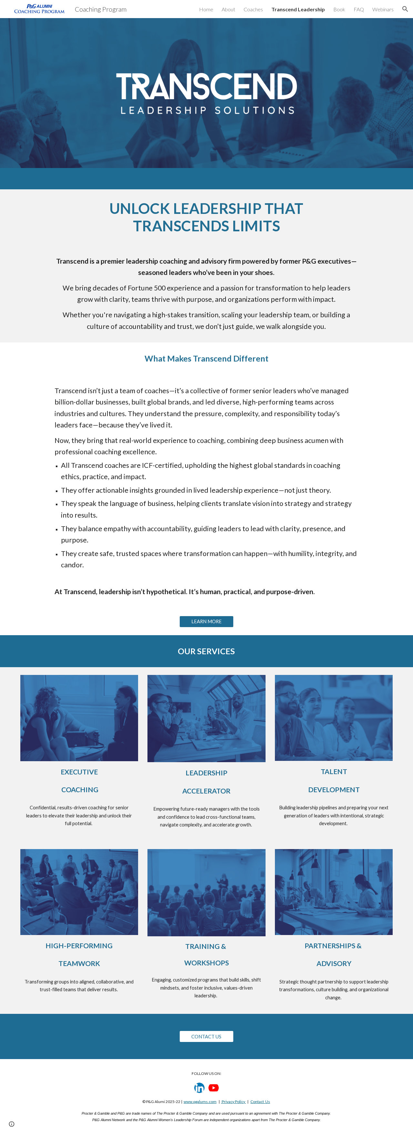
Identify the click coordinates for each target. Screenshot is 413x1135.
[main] (206, 217)
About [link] (228, 9)
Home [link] (206, 9)
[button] (405, 9)
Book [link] (339, 9)
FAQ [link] (359, 9)
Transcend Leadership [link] (298, 9)
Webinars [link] (383, 9)
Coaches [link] (253, 9)
